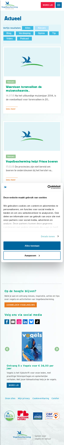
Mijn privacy (24, 398)
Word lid (14, 385)
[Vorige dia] (7, 369)
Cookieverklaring (40, 398)
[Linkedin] (25, 321)
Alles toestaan (32, 245)
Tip (54, 33)
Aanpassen (30, 255)
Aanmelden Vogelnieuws (20, 305)
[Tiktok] (37, 321)
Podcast (24, 38)
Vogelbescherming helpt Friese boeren (32, 161)
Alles (27, 27)
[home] (14, 5)
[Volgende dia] (57, 369)
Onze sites (10, 398)
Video (9, 38)
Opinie (41, 33)
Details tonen (48, 236)
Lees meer (11, 109)
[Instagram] (19, 321)
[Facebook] (6, 321)
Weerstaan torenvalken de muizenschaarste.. (24, 88)
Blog (8, 33)
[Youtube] (13, 321)
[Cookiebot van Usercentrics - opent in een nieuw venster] (48, 187)
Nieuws (42, 27)
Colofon (55, 398)
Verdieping (25, 33)
